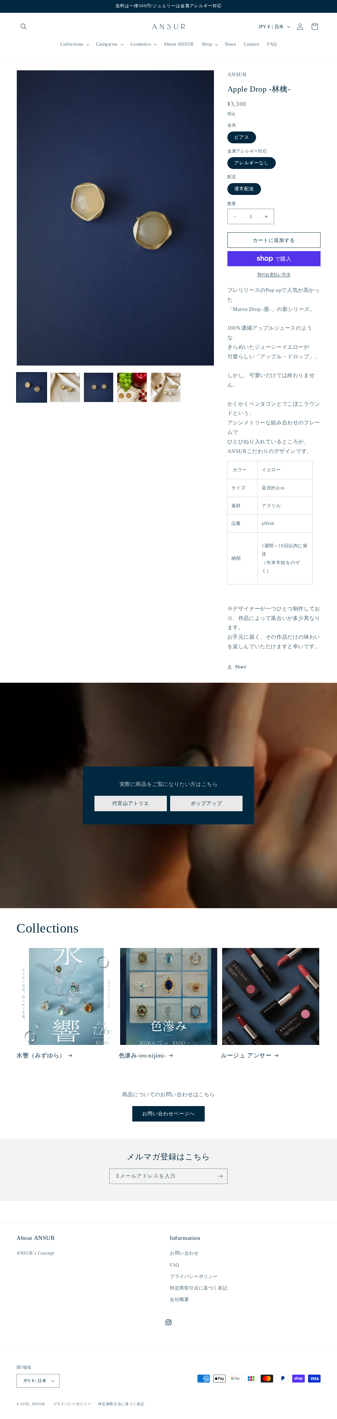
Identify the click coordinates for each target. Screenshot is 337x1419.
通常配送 (244, 188)
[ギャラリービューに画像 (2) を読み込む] (65, 387)
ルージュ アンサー (246, 1055)
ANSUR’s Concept (35, 1253)
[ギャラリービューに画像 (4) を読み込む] (132, 387)
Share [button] (240, 666)
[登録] (220, 1176)
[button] (23, 26)
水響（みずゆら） (40, 1055)
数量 (231, 203)
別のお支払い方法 (273, 274)
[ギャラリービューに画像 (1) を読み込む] (31, 387)
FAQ (174, 1265)
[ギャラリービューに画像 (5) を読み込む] (165, 387)
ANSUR (38, 1404)
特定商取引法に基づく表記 (198, 1288)
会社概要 (179, 1299)
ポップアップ (206, 803)
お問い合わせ (184, 1253)
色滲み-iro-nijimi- (142, 1055)
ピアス (241, 137)
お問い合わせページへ (168, 1113)
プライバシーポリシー (194, 1276)
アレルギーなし (251, 162)
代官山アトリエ (130, 803)
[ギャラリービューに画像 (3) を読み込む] (99, 387)
